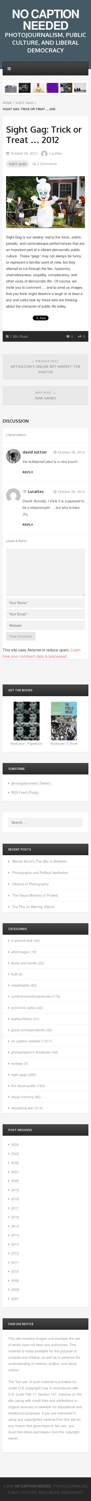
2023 (15, 1153)
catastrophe (20, 985)
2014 (15, 1235)
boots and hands (24, 962)
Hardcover (17, 743)
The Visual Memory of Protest (35, 895)
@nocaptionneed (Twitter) (31, 783)
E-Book (72, 743)
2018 (15, 1198)
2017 (15, 1207)
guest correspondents (28, 1029)
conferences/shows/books (31, 996)
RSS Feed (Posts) (25, 792)
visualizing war (22, 1107)
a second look (22, 940)
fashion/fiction (21, 1018)
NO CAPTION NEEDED (45, 19)
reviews (17, 1063)
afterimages (20, 951)
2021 (15, 1171)
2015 (15, 1226)
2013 (15, 1244)
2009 (15, 1280)
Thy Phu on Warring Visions (33, 906)
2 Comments (47, 163)
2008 (15, 1289)
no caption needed (25, 1041)
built (14, 974)
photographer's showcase (31, 1052)
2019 (15, 1189)
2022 (15, 1162)
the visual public (23, 1085)
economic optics (23, 1007)
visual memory (22, 1096)
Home (7, 103)
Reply (28, 472)
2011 (15, 1262)
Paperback (34, 743)
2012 (15, 1253)
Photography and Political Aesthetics (40, 872)
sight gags (24, 103)
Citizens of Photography (30, 883)
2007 (15, 1298)
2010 (15, 1271)
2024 (15, 1144)
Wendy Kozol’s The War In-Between (39, 861)
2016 (15, 1216)
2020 (15, 1180)
